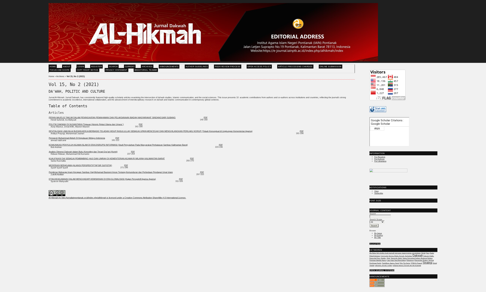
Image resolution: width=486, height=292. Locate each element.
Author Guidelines (197, 67)
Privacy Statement (116, 70)
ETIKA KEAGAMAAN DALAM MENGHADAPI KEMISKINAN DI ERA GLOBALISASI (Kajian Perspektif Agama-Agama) (102, 179)
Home (53, 67)
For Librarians (380, 161)
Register (96, 67)
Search (113, 67)
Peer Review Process (227, 67)
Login (80, 67)
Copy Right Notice (87, 70)
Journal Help (374, 244)
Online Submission (330, 67)
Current (130, 67)
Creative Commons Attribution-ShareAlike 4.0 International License (155, 198)
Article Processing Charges (295, 67)
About (66, 67)
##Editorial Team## (146, 70)
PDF (205, 117)
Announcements (169, 67)
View (376, 191)
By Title (377, 237)
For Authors (379, 159)
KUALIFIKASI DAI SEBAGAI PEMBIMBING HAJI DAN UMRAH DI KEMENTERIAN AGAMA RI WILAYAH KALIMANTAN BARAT (107, 158)
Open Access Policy (259, 67)
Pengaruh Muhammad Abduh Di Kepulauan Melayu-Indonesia (77, 138)
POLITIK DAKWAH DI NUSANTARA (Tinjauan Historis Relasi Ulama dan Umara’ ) (86, 124)
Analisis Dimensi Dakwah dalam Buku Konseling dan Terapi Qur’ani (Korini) (83, 152)
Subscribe (378, 193)
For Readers (379, 157)
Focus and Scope (60, 70)
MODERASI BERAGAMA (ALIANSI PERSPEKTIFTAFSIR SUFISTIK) (80, 165)
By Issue (378, 233)
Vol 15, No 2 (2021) (76, 76)
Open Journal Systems (381, 270)
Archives (147, 67)
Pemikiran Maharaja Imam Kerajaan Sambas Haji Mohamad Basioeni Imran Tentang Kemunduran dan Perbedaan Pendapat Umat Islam (111, 172)
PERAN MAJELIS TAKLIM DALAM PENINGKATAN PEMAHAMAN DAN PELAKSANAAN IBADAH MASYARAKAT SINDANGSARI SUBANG (112, 117)
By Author (378, 235)
